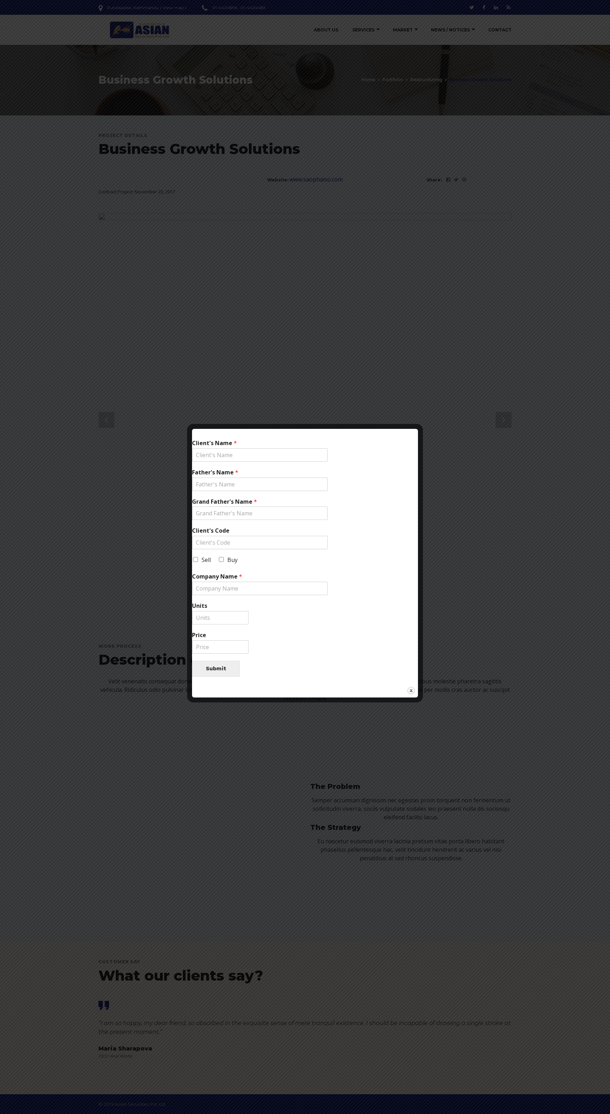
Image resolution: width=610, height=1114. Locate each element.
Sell (206, 560)
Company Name (217, 576)
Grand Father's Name (224, 501)
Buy (232, 560)
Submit (216, 668)
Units (199, 606)
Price (199, 635)
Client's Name (214, 443)
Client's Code (210, 530)
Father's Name (215, 472)
